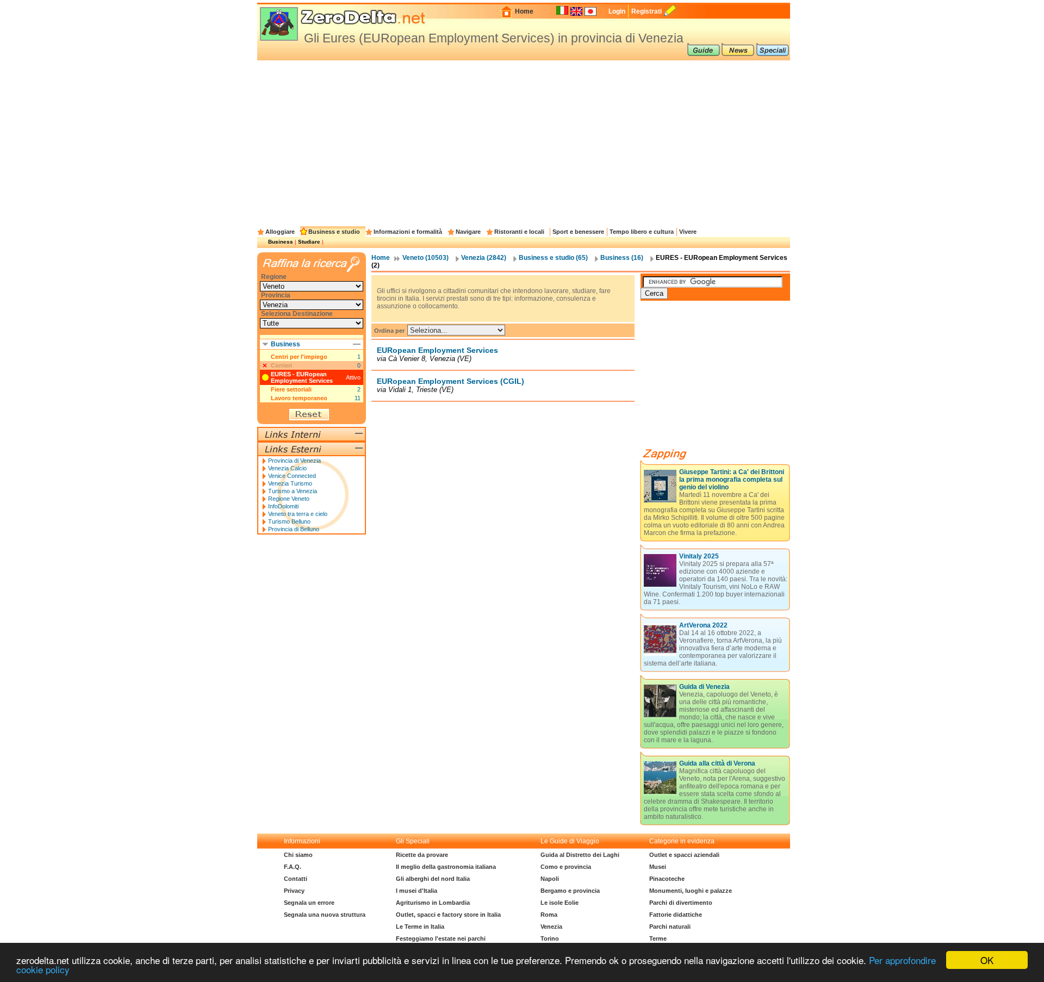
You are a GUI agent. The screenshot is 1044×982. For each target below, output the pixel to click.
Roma (548, 914)
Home (524, 11)
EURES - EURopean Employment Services (302, 377)
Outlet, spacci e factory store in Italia (448, 914)
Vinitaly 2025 (699, 556)
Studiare (309, 242)
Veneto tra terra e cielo (297, 514)
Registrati (646, 11)
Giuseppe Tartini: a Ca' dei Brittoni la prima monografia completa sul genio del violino (731, 479)
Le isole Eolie (559, 902)
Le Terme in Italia (420, 926)
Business (280, 242)
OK (986, 960)
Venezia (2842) (483, 258)
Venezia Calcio (287, 468)
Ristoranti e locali (519, 231)
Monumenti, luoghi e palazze (690, 890)
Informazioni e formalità (408, 231)
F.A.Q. (292, 866)
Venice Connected (292, 476)
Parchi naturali (670, 926)
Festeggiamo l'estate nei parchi (441, 938)
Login (616, 11)
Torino (549, 938)
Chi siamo (298, 855)
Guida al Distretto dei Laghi (579, 855)
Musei (657, 866)
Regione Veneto (288, 498)
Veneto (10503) (425, 258)
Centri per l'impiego (299, 356)
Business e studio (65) (553, 258)
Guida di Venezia (704, 687)
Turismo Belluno (289, 521)
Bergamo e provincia (570, 890)
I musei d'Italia (416, 890)
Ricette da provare (422, 855)
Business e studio (334, 231)
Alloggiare (280, 231)
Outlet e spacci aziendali (684, 855)
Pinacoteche (667, 878)
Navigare (468, 231)
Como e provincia (565, 866)
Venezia (551, 926)
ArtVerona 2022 (703, 625)
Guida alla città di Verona (717, 763)
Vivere (688, 231)
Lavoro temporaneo (299, 398)
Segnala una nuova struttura (324, 914)
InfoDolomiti (283, 506)
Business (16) (621, 258)
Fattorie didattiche (675, 914)
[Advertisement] (523, 142)
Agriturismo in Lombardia (433, 902)
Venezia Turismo (290, 483)
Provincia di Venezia (294, 460)
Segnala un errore (309, 902)
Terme (658, 938)
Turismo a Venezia (292, 491)
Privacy (294, 890)
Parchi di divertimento (680, 902)
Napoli (549, 878)
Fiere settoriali (291, 389)
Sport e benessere (578, 231)
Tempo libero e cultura (642, 231)
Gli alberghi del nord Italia (433, 878)
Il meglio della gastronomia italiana (446, 866)
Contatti (295, 878)
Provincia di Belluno (293, 529)
